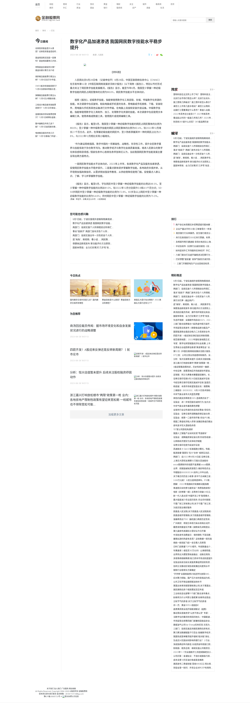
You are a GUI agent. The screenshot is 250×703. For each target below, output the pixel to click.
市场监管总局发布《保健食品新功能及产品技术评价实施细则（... (202, 327)
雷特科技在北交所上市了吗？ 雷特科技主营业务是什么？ (199, 94)
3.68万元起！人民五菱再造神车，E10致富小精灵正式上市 (199, 480)
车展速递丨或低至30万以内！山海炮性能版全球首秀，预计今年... (202, 550)
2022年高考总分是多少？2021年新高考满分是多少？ (197, 114)
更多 (212, 89)
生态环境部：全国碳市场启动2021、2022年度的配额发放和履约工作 (204, 320)
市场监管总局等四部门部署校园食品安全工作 (193, 621)
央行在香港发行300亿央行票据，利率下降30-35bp (199, 237)
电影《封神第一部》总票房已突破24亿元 (191, 492)
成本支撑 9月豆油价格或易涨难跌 (188, 660)
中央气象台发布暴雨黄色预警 (186, 406)
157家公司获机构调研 (183, 429)
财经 (51, 4)
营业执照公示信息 (72, 696)
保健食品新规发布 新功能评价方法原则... (92, 243)
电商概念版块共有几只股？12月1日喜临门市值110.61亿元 (46, 136)
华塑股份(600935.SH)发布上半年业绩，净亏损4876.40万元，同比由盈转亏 (208, 472)
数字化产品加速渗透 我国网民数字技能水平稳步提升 (196, 142)
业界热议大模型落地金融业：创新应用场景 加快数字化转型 (200, 554)
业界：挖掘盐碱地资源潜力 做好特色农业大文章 (194, 468)
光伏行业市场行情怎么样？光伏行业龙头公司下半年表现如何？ (201, 98)
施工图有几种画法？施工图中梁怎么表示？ (192, 102)
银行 (105, 8)
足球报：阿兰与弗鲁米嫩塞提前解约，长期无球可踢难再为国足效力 (203, 374)
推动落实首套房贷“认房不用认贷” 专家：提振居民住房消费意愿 (201, 613)
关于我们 (50, 689)
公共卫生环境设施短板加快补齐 (187, 581)
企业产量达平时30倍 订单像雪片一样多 (194, 229)
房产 (134, 8)
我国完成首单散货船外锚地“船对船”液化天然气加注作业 (198, 636)
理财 (118, 4)
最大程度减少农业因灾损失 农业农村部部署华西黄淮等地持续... (201, 499)
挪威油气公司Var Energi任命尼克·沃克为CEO (193, 624)
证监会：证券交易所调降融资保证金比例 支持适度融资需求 (200, 413)
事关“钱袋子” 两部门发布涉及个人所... (91, 231)
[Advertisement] (210, 61)
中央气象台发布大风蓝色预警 (186, 394)
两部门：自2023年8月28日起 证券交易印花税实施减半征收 (200, 456)
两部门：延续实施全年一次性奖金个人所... (93, 235)
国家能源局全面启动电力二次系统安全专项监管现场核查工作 (200, 331)
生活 (162, 8)
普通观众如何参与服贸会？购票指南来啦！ (192, 488)
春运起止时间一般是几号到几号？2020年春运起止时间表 (199, 117)
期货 (51, 8)
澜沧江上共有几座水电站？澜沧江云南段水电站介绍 (196, 106)
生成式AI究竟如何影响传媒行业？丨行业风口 (193, 640)
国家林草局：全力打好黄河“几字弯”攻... (92, 247)
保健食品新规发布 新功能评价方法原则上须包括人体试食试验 (201, 161)
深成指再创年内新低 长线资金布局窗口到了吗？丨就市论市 (200, 644)
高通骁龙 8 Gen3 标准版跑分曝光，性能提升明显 (195, 449)
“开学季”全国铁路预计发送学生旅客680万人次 (194, 574)
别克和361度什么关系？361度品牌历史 (191, 121)
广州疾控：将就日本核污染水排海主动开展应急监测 (196, 523)
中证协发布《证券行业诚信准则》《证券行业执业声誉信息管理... (204, 246)
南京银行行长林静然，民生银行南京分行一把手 (197, 233)
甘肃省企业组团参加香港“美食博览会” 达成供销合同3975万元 (201, 347)
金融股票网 (83, 691)
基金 (92, 8)
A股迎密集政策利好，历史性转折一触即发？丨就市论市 (198, 367)
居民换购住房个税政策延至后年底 (188, 589)
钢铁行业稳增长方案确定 (184, 570)
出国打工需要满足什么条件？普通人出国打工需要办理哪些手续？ (202, 110)
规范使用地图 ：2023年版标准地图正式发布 (193, 339)
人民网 (100, 55)
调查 (148, 8)
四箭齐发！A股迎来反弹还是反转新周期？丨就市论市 (197, 335)
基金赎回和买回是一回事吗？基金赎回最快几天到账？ (45, 60)
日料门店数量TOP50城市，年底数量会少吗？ (193, 546)
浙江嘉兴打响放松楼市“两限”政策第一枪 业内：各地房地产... (200, 363)
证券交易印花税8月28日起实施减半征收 (191, 378)
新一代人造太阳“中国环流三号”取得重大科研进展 (195, 495)
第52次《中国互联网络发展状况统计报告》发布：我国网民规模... (202, 351)
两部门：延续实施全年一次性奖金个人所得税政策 (195, 154)
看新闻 (158, 4)
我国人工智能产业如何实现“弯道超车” (190, 433)
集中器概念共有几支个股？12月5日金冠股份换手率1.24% (46, 126)
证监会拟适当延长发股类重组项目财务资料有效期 (195, 562)
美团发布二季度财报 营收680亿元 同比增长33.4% (196, 663)
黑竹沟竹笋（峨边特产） (184, 300)
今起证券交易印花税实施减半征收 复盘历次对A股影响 (197, 382)
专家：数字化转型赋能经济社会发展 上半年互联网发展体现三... (201, 343)
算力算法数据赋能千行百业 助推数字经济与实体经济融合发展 (201, 632)
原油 (78, 8)
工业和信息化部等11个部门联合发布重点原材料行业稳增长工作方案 (203, 593)
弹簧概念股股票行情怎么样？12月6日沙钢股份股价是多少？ (46, 98)
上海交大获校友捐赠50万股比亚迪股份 (190, 460)
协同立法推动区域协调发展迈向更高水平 (191, 566)
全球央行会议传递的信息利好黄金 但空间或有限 (194, 410)
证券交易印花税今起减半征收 (186, 445)
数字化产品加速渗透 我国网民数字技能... (92, 223)
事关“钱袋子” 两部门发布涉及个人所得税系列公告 (195, 150)
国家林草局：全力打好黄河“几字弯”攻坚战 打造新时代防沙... (200, 165)
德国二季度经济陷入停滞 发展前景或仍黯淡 (192, 421)
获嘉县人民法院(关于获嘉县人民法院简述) (192, 511)
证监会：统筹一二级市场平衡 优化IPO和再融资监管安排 (198, 417)
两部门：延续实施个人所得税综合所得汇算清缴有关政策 (198, 146)
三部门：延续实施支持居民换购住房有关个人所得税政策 (198, 628)
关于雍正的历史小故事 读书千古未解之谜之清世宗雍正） (199, 476)
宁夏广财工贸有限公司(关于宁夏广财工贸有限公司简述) (198, 503)
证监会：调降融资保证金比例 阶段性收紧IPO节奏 (195, 437)
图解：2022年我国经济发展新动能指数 (191, 484)
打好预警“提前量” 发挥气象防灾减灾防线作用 (196, 259)
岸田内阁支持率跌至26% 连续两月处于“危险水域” (195, 398)
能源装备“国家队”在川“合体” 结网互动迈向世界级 (195, 452)
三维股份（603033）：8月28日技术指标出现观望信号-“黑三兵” (202, 390)
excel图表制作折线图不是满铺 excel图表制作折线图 (196, 464)
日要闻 (41, 41)
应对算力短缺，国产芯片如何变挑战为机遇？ (193, 578)
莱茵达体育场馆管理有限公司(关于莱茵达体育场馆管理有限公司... (202, 585)
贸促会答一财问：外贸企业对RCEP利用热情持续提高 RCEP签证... (203, 667)
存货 (172, 4)
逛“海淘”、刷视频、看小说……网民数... (91, 239)
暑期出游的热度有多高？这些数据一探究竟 (192, 538)
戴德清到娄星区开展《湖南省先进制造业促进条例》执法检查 (200, 527)
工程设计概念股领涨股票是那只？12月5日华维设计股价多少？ (46, 107)
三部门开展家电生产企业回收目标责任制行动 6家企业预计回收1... (206, 263)
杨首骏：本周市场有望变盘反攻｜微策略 (191, 386)
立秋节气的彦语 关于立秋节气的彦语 (189, 601)
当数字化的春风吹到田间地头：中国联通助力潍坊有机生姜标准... (202, 617)
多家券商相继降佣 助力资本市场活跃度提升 (192, 558)
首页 (37, 5)
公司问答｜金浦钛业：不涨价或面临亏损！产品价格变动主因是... (202, 656)
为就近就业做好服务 (182, 507)
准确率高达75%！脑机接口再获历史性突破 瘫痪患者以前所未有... (202, 519)
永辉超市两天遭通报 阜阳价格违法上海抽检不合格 (198, 242)
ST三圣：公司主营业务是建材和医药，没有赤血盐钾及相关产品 (202, 355)
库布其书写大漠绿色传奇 (184, 425)
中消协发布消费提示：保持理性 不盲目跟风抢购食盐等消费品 (201, 535)
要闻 (65, 4)
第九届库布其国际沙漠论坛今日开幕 (189, 531)
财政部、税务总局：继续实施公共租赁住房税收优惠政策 (198, 648)
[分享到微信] (161, 55)
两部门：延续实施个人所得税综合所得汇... (93, 227)
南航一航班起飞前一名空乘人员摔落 (189, 542)
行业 (78, 4)
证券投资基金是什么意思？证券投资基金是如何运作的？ (45, 51)
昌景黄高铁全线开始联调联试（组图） (190, 609)
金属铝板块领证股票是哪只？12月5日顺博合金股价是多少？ (46, 117)
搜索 (210, 20)
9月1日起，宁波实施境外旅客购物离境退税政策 (194, 138)
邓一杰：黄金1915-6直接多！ (186, 605)
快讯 (92, 4)
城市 (144, 4)
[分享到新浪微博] (157, 55)
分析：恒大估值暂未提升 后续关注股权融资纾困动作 (196, 359)
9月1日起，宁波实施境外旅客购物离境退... (93, 219)
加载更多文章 (116, 414)
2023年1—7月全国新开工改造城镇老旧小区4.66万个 (197, 652)
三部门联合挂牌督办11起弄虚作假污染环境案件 (194, 324)
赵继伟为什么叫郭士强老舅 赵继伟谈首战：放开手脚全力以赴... (201, 597)
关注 (131, 4)
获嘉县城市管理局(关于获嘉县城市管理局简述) (194, 515)
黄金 (105, 4)
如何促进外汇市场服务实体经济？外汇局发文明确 (198, 250)
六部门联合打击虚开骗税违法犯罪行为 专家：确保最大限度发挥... (205, 255)
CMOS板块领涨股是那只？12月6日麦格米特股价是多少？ (46, 89)
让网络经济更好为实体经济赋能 (187, 441)
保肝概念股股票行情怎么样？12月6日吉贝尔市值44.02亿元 (46, 79)
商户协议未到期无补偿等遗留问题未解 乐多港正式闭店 (200, 224)
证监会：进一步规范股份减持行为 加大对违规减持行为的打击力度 (203, 402)
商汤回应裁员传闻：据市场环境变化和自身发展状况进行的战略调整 (203, 312)
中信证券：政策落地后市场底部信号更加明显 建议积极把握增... (201, 370)
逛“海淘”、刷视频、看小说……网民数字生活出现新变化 (198, 157)
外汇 (65, 8)
